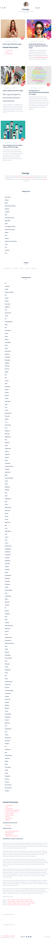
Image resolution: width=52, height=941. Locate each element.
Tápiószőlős (7, 584)
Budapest (7, 208)
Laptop (6, 52)
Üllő (6, 377)
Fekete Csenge (8, 41)
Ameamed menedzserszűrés (11, 811)
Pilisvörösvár (8, 351)
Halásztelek (7, 401)
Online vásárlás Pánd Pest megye (13, 90)
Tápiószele (7, 454)
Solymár (7, 392)
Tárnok (6, 410)
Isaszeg (6, 380)
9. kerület (17, 901)
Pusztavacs (7, 740)
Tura (6, 422)
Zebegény (7, 758)
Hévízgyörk (7, 578)
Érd (5, 283)
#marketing (27, 268)
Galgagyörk (7, 776)
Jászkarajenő (8, 596)
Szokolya (7, 696)
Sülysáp (6, 419)
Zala (6, 253)
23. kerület (28, 904)
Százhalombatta (9, 321)
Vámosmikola (8, 714)
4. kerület (22, 899)
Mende (6, 513)
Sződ (6, 534)
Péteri (6, 634)
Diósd (6, 404)
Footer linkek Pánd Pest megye (12, 44)
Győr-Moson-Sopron (9, 217)
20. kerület (14, 904)
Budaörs (7, 301)
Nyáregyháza (8, 531)
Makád (6, 761)
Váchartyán (7, 699)
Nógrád (6, 232)
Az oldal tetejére (47, 936)
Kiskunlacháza (8, 413)
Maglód (6, 371)
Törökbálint (7, 357)
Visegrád (7, 702)
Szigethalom (8, 330)
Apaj (6, 752)
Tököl (6, 383)
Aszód (6, 445)
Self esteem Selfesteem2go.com (12, 831)
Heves (6, 223)
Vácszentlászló (8, 658)
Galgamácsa (8, 669)
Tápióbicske (7, 551)
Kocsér (6, 678)
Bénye (6, 764)
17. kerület (28, 903)
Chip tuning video (9, 818)
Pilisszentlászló (8, 755)
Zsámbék (7, 469)
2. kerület (13, 899)
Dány (6, 492)
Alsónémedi (7, 472)
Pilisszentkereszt (9, 625)
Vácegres (7, 790)
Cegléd (6, 289)
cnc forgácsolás (8, 50)
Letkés (6, 773)
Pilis (6, 374)
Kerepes (7, 389)
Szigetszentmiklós (9, 292)
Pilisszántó (7, 581)
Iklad (6, 646)
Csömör (6, 398)
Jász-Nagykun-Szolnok (10, 226)
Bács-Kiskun (8, 197)
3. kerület (17, 899)
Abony (6, 348)
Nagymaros (7, 487)
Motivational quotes (9, 832)
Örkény (6, 481)
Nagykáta (7, 363)
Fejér (6, 214)
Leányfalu (7, 557)
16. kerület (23, 903)
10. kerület (22, 901)
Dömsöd (7, 457)
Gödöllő (6, 298)
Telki (6, 540)
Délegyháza (7, 560)
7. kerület (9, 901)
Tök (6, 746)
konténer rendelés (9, 813)
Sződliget (7, 489)
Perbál (6, 649)
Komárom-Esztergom (10, 229)
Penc (6, 726)
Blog (17, 176)
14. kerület (14, 903)
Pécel (6, 345)
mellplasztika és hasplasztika (11, 836)
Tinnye (6, 711)
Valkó (6, 619)
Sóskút (6, 572)
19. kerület (9, 904)
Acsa (6, 731)
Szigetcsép (7, 628)
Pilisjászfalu (7, 717)
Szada (6, 484)
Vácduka (7, 743)
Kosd (6, 616)
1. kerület (9, 899)
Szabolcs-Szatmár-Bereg (11, 241)
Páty (6, 439)
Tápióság (7, 605)
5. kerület (26, 899)
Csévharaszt (8, 684)
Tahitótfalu (7, 463)
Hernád (6, 516)
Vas (6, 247)
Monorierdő (7, 510)
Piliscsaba (7, 416)
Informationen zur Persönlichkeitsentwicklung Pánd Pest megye (39, 92)
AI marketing (8, 825)
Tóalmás (7, 566)
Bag (6, 525)
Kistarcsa (7, 369)
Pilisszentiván (8, 507)
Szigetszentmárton (9, 643)
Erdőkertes (7, 430)
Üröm (6, 427)
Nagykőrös (7, 307)
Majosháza (7, 723)
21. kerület (18, 904)
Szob (6, 593)
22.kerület (23, 904)
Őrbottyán (7, 433)
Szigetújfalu (7, 655)
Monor (6, 324)
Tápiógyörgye (8, 548)
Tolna (6, 244)
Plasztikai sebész (9, 53)
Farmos (6, 543)
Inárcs (6, 495)
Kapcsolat (37, 7)
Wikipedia (7, 819)
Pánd (6, 661)
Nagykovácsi (8, 436)
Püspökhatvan (8, 728)
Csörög (6, 666)
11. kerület (26, 901)
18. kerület (33, 903)
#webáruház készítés (8, 268)
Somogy (7, 238)
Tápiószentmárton (9, 466)
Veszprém (7, 250)
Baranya (7, 200)
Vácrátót (7, 687)
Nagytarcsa (7, 522)
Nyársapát (7, 664)
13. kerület (9, 903)
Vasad (6, 672)
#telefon (21, 268)
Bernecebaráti (8, 784)
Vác (6, 295)
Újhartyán (7, 602)
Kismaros (7, 652)
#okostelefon (15, 268)
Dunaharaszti (8, 312)
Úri (5, 607)
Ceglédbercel (8, 498)
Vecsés (6, 315)
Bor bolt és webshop (9, 815)
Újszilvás (7, 610)
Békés (6, 203)
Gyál (6, 309)
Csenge (26, 9)
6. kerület (30, 899)
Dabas (6, 336)
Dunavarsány (8, 425)
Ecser (6, 528)
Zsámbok (7, 622)
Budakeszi (7, 354)
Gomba (6, 587)
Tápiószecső (8, 448)
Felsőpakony (8, 554)
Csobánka (7, 569)
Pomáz (6, 333)
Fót (5, 318)
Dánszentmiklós (8, 590)
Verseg (6, 734)
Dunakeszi (7, 286)
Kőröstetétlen (8, 787)
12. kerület (31, 901)
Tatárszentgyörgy (9, 690)
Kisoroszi (7, 782)
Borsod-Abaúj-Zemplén (10, 205)
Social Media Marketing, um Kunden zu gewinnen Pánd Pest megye (38, 45)
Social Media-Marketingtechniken (41, 57)
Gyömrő (6, 339)
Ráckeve (7, 395)
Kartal (6, 460)
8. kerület (13, 901)
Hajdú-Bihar (7, 220)
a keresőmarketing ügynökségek (27, 177)
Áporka (6, 770)
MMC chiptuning (8, 834)
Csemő (6, 519)
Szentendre (7, 304)
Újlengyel (7, 708)
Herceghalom (8, 640)
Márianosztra (8, 737)
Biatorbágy (7, 360)
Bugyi (6, 475)
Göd (6, 327)
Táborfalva (7, 563)
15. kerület (18, 903)
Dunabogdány (8, 575)
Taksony (7, 451)
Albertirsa (7, 366)
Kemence (7, 779)
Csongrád (7, 211)
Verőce (6, 537)
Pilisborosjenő (8, 546)
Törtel (6, 504)
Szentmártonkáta (9, 478)
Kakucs (6, 599)
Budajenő (7, 705)
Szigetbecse (8, 749)
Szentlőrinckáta (8, 681)
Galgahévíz (7, 613)
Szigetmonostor (8, 637)
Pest (6, 235)
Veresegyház (8, 342)
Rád (6, 675)
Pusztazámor (8, 767)
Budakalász (7, 386)
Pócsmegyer (8, 693)
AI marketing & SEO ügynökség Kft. (12, 810)
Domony (7, 631)
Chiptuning (7, 816)
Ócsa (6, 407)
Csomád (7, 720)
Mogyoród (7, 442)
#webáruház (33, 268)
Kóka (6, 501)
